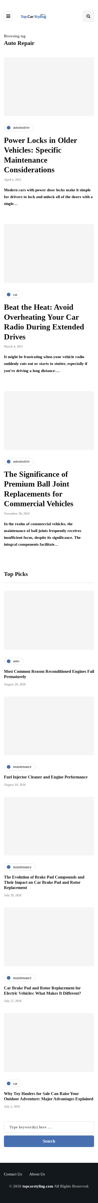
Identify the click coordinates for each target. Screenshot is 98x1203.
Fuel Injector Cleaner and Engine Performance (46, 777)
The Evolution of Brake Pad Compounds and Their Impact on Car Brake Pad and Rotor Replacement (44, 882)
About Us (37, 1174)
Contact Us (13, 1174)
